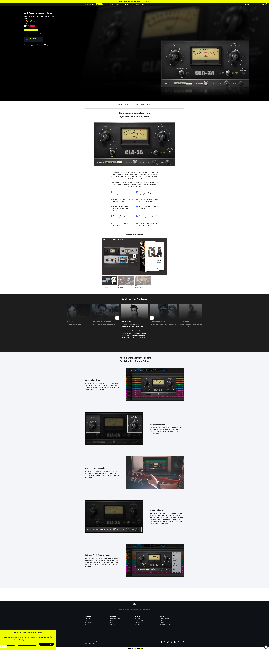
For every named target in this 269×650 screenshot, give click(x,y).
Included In (127, 104)
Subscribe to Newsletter (165, 618)
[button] (3, 646)
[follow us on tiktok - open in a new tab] (178, 642)
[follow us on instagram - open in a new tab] (168, 642)
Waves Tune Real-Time (89, 618)
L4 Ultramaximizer (88, 622)
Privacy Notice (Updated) (165, 626)
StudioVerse (112, 624)
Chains (142, 104)
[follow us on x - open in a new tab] (164, 642)
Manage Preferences (9, 644)
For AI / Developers (164, 633)
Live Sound (112, 630)
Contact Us (162, 620)
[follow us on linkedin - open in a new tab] (175, 642)
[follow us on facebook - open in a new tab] (161, 642)
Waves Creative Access (90, 4)
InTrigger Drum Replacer (90, 628)
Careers (136, 633)
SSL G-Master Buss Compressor (91, 633)
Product (120, 104)
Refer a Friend (113, 633)
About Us (162, 622)
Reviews (148, 104)
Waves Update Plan (139, 620)
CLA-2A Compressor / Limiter (91, 631)
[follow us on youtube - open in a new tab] (171, 642)
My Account (137, 618)
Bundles (111, 622)
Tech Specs (135, 104)
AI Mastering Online (139, 624)
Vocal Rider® (87, 626)
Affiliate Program (138, 628)
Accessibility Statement (165, 630)
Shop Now (147, 1)
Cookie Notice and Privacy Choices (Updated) (169, 628)
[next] (152, 318)
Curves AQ (87, 620)
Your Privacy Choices (91, 643)
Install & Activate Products (115, 628)
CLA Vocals (87, 630)
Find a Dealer (138, 631)
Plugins (111, 620)
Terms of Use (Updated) (165, 624)
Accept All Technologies (46, 644)
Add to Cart (31, 30)
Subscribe (45, 30)
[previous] (117, 318)
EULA (161, 631)
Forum (136, 630)
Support (136, 626)
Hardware (112, 631)
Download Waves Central (115, 626)
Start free (99, 4)
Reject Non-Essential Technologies (27, 644)
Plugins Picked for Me (139, 622)
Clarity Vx (86, 624)
